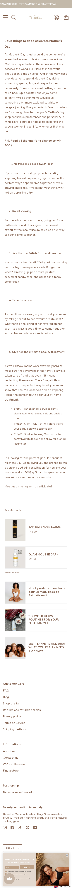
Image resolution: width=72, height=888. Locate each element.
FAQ (6, 690)
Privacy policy (12, 716)
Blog (6, 697)
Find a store (11, 770)
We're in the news (15, 764)
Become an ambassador (19, 792)
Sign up (27, 867)
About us (9, 751)
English (11, 848)
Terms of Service (14, 723)
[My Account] (56, 17)
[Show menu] (5, 17)
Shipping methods (15, 729)
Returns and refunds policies (22, 710)
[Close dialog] (67, 855)
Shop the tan (11, 703)
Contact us (10, 757)
